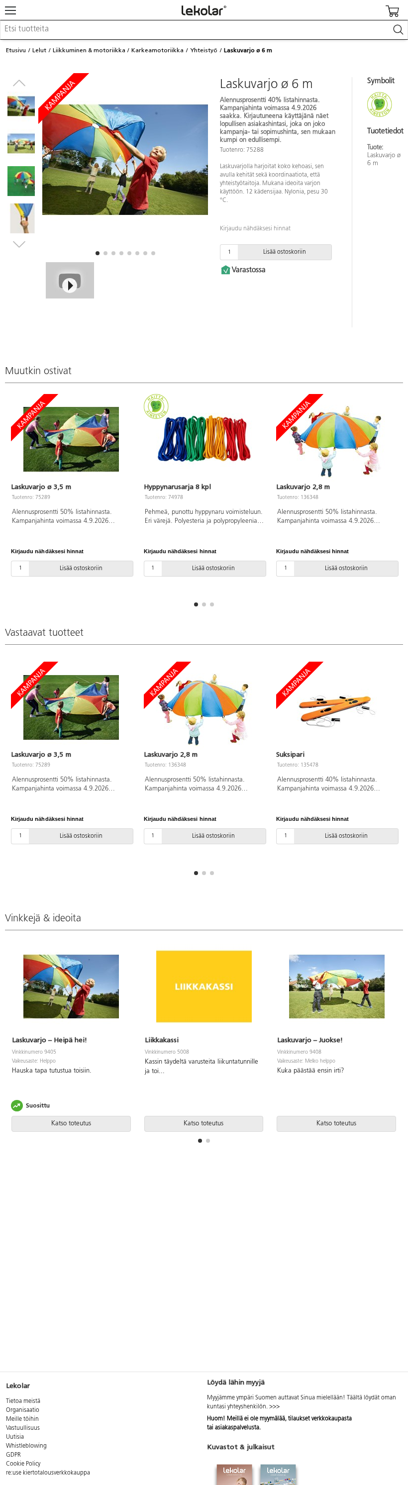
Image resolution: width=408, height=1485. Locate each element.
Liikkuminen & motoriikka (89, 50)
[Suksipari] (336, 707)
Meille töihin (22, 1419)
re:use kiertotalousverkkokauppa (48, 1473)
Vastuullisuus (23, 1428)
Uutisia (15, 1437)
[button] (98, 253)
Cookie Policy (23, 1464)
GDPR (13, 1455)
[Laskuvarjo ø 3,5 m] (71, 439)
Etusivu (16, 50)
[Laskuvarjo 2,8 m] (336, 439)
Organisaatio (22, 1410)
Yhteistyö (203, 50)
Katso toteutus (71, 1123)
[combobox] (204, 30)
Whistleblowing (26, 1446)
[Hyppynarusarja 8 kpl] (204, 439)
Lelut (39, 50)
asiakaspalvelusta (237, 1428)
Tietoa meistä (23, 1401)
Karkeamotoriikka (157, 50)
